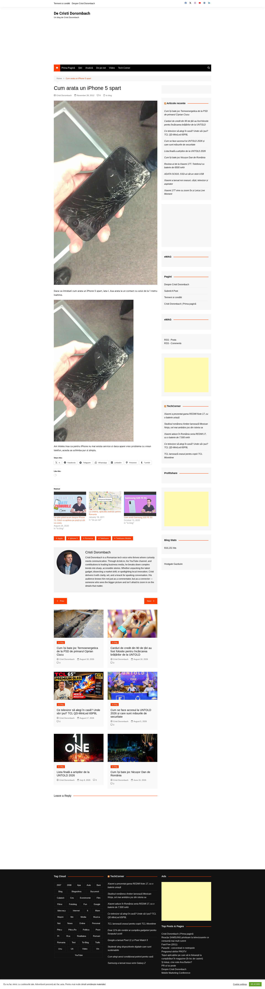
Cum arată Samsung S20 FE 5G (138, 517)
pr (58, 936)
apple (60, 538)
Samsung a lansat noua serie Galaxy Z (127, 963)
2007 (59, 885)
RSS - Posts (170, 340)
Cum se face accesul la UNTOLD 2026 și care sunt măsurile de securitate (131, 713)
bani (99, 885)
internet (76, 910)
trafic (97, 942)
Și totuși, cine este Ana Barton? (176, 962)
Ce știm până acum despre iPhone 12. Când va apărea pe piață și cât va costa (69, 520)
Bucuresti (94, 891)
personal (96, 923)
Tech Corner (124, 68)
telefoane (104, 538)
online (82, 923)
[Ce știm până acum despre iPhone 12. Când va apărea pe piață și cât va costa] (70, 504)
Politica (86, 929)
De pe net (101, 68)
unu (60, 949)
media (83, 917)
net (58, 923)
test (73, 942)
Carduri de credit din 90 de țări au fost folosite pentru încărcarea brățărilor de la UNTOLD (131, 651)
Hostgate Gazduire (173, 564)
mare (97, 910)
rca (68, 936)
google (97, 904)
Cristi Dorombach (64, 95)
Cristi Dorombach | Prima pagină (180, 304)
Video (112, 68)
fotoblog (73, 904)
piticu (59, 929)
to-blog (85, 942)
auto (89, 885)
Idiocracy (61, 910)
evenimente (85, 898)
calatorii (60, 898)
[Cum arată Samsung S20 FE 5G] (140, 504)
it (87, 910)
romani (96, 936)
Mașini (60, 917)
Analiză (89, 68)
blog (60, 891)
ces (72, 898)
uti (72, 949)
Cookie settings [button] (240, 984)
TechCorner (174, 406)
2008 (69, 885)
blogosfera (76, 891)
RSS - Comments (172, 343)
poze (98, 929)
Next (149, 601)
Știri (80, 68)
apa (79, 885)
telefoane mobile (123, 538)
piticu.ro (72, 929)
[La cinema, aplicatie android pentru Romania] (105, 501)
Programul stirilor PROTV (173, 951)
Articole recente (176, 103)
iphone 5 (74, 538)
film (98, 898)
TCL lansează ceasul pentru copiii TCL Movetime (132, 924)
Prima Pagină (68, 68)
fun (85, 904)
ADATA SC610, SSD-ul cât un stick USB (184, 174)
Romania (89, 538)
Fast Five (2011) (169, 944)
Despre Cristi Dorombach (83, 3)
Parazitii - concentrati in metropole (178, 948)
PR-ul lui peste (168, 965)
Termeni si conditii (62, 3)
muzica (96, 917)
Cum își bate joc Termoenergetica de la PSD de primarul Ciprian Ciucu (77, 651)
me (72, 917)
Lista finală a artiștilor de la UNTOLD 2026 (185, 151)
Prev (62, 601)
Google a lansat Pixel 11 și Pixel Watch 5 (128, 940)
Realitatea (81, 936)
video (84, 949)
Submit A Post (171, 291)
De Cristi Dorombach (72, 13)
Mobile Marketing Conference (175, 973)
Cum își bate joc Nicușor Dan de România (184, 157)
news (70, 923)
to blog (109, 95)
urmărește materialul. (96, 984)
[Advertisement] (132, 39)
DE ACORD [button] (255, 984)
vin (97, 949)
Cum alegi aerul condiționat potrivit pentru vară (130, 956)
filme (59, 904)
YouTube (79, 955)
